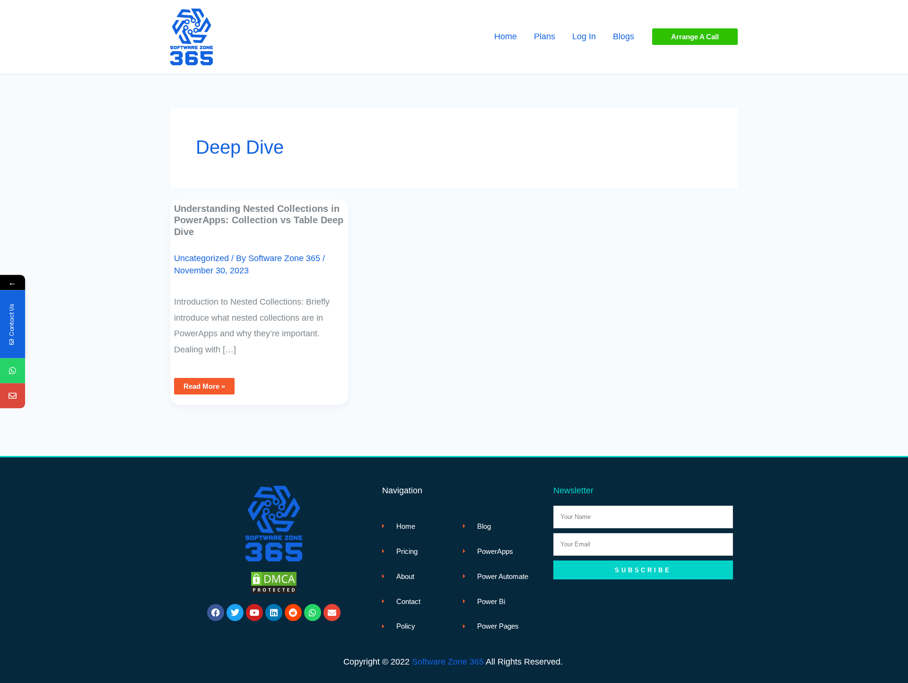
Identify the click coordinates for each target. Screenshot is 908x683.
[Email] (12, 396)
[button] (695, 36)
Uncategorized (201, 258)
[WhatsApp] (12, 371)
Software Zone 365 (448, 661)
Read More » (207, 384)
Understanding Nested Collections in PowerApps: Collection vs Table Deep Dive (258, 220)
